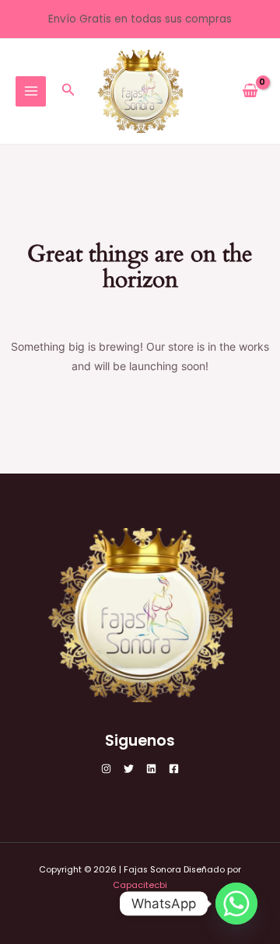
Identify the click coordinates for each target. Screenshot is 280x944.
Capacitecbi (140, 885)
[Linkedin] (151, 768)
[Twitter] (128, 768)
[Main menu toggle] (31, 91)
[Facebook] (174, 768)
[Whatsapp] (236, 904)
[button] (68, 91)
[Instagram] (106, 768)
